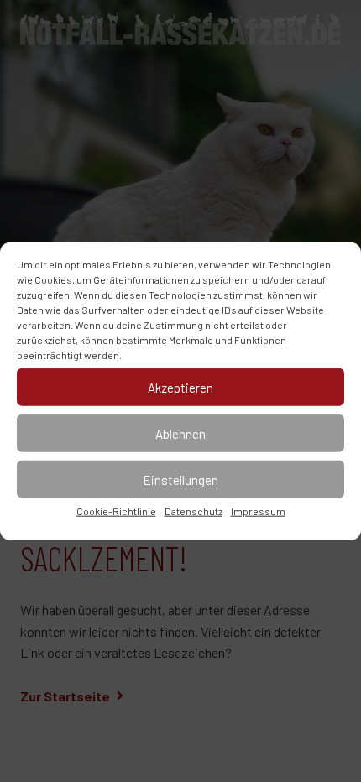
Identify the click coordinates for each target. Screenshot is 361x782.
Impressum (258, 511)
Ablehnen (180, 433)
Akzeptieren (180, 386)
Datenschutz (193, 511)
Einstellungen (180, 479)
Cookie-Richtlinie (116, 511)
